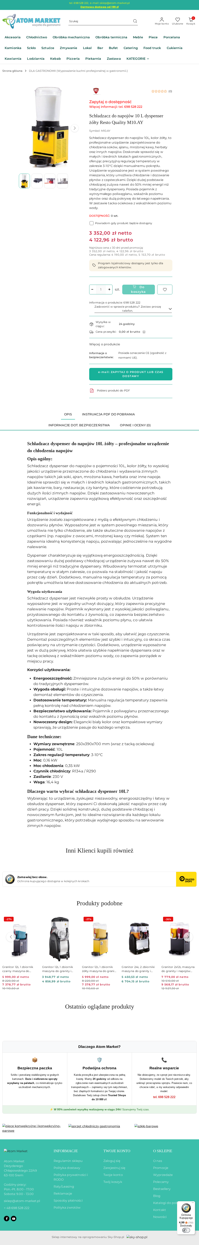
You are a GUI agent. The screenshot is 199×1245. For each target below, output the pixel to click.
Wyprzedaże (163, 1175)
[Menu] (192, 1203)
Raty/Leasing (64, 1186)
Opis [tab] (68, 414)
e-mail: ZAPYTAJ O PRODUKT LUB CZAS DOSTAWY (130, 374)
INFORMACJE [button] (66, 1151)
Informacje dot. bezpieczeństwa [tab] (79, 425)
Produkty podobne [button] (99, 903)
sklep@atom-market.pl (22, 1201)
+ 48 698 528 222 (16, 1208)
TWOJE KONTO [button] (116, 1151)
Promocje (160, 1168)
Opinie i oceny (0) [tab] (135, 425)
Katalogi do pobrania (169, 1203)
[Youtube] (13, 1218)
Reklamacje (63, 1193)
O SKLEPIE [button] (162, 1151)
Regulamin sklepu (68, 1161)
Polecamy (161, 1182)
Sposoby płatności (68, 1200)
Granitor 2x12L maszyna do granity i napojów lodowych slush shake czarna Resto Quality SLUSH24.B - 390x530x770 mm (178, 969)
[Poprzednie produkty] (10, 937)
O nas (157, 1161)
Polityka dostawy (67, 1168)
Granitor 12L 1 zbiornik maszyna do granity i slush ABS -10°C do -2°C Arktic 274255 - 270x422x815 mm (58, 969)
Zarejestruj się (114, 1168)
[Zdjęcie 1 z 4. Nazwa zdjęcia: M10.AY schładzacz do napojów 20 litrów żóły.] (24, 181)
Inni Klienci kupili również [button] (99, 850)
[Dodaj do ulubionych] (164, 289)
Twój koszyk (112, 1182)
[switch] (186, 1230)
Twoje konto (113, 1175)
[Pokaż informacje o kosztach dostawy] (144, 332)
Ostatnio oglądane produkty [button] (99, 1006)
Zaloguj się (111, 1161)
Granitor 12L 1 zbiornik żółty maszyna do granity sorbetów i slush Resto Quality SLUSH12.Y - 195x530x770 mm (99, 969)
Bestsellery (162, 1189)
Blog (157, 1196)
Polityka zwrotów (67, 1207)
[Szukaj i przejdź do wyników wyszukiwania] (135, 21)
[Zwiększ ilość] (109, 289)
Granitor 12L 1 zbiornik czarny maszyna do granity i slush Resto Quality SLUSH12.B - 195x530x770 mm (17, 969)
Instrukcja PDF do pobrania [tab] (108, 414)
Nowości (160, 1217)
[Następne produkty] (188, 937)
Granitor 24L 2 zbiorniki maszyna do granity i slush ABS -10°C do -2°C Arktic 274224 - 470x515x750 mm (138, 969)
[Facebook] (6, 1218)
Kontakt (159, 1210)
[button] (138, 59)
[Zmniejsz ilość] (92, 289)
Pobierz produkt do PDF (113, 390)
